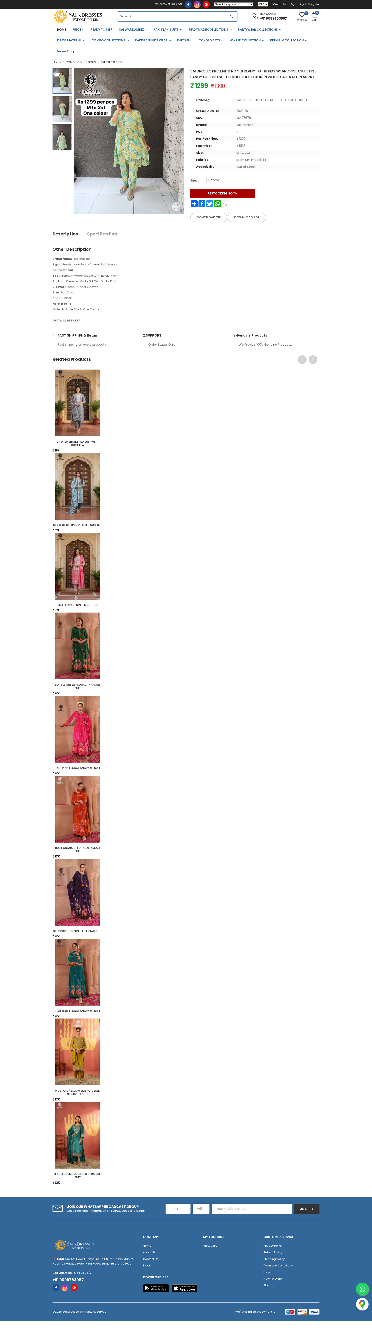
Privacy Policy (273, 1246)
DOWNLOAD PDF (247, 217)
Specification (102, 234)
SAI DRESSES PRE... (113, 62)
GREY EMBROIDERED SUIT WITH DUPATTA (77, 443)
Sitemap (269, 1285)
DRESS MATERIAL (69, 40)
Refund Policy (273, 1252)
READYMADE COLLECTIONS (208, 29)
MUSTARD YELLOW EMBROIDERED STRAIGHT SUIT (77, 1092)
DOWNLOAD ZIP (209, 217)
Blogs (147, 1265)
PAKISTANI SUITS (166, 29)
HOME (61, 29)
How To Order (273, 1279)
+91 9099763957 (273, 18)
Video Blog (65, 51)
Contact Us (279, 4)
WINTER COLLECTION (245, 40)
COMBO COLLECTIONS (108, 40)
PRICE (77, 29)
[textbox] (172, 16)
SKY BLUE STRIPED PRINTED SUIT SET (77, 525)
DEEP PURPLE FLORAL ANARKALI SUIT (77, 931)
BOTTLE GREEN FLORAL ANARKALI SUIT (77, 686)
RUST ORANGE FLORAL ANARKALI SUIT (77, 849)
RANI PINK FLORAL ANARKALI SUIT (77, 768)
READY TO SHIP (102, 29)
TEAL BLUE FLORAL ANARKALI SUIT (77, 1011)
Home (57, 62)
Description (65, 234)
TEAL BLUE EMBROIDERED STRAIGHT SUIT (77, 1175)
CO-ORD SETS (209, 40)
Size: (193, 180)
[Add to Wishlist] (225, 204)
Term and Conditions (278, 1265)
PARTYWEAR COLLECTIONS (257, 29)
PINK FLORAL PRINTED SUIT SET (78, 605)
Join (304, 1209)
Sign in (303, 4)
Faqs (267, 1272)
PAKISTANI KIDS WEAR (151, 40)
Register (314, 4)
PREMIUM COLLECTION (287, 40)
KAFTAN (183, 40)
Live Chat (266, 14)
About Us (149, 1252)
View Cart (210, 1246)
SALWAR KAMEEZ (131, 29)
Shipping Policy (274, 1259)
